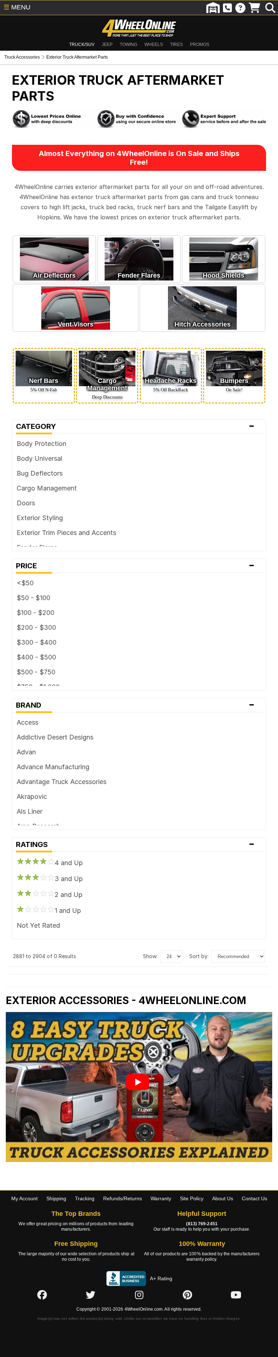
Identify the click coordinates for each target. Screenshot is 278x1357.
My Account (24, 1198)
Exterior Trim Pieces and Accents (66, 532)
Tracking (84, 1198)
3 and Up (69, 878)
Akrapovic (32, 796)
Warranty (161, 1198)
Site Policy (191, 1198)
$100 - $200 (35, 612)
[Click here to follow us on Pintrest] (187, 1295)
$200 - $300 (36, 627)
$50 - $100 (33, 598)
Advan (26, 752)
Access (27, 722)
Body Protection (41, 443)
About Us (222, 1198)
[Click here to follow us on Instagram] (139, 1295)
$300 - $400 (36, 642)
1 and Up (68, 910)
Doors (26, 503)
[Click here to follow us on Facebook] (42, 1295)
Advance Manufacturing (53, 767)
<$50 (25, 583)
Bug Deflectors (40, 473)
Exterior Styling (40, 518)
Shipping (56, 1198)
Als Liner (29, 811)
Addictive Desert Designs (55, 737)
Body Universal (39, 458)
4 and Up (69, 863)
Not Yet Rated (38, 925)
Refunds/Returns (122, 1198)
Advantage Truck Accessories (61, 781)
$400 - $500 (36, 657)
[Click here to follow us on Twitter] (90, 1295)
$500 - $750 (36, 672)
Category (135, 426)
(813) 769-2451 (201, 1223)
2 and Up (69, 894)
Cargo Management (47, 488)
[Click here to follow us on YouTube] (236, 1295)
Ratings (135, 844)
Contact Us (254, 1198)
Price (135, 566)
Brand (135, 705)
